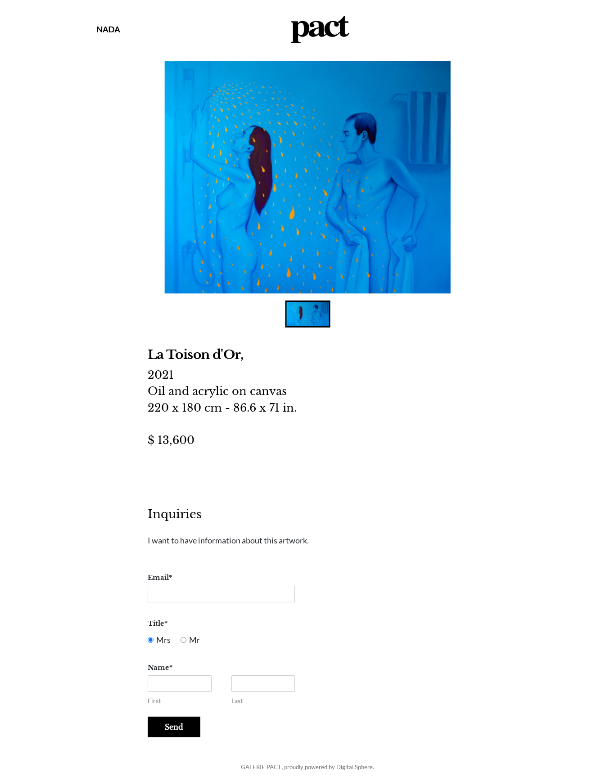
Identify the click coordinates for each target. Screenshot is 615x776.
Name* (160, 667)
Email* (160, 577)
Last (237, 700)
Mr (194, 640)
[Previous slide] (165, 177)
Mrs (163, 640)
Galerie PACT (261, 767)
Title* (157, 623)
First (154, 700)
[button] (307, 314)
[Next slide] (451, 177)
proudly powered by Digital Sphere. (329, 767)
